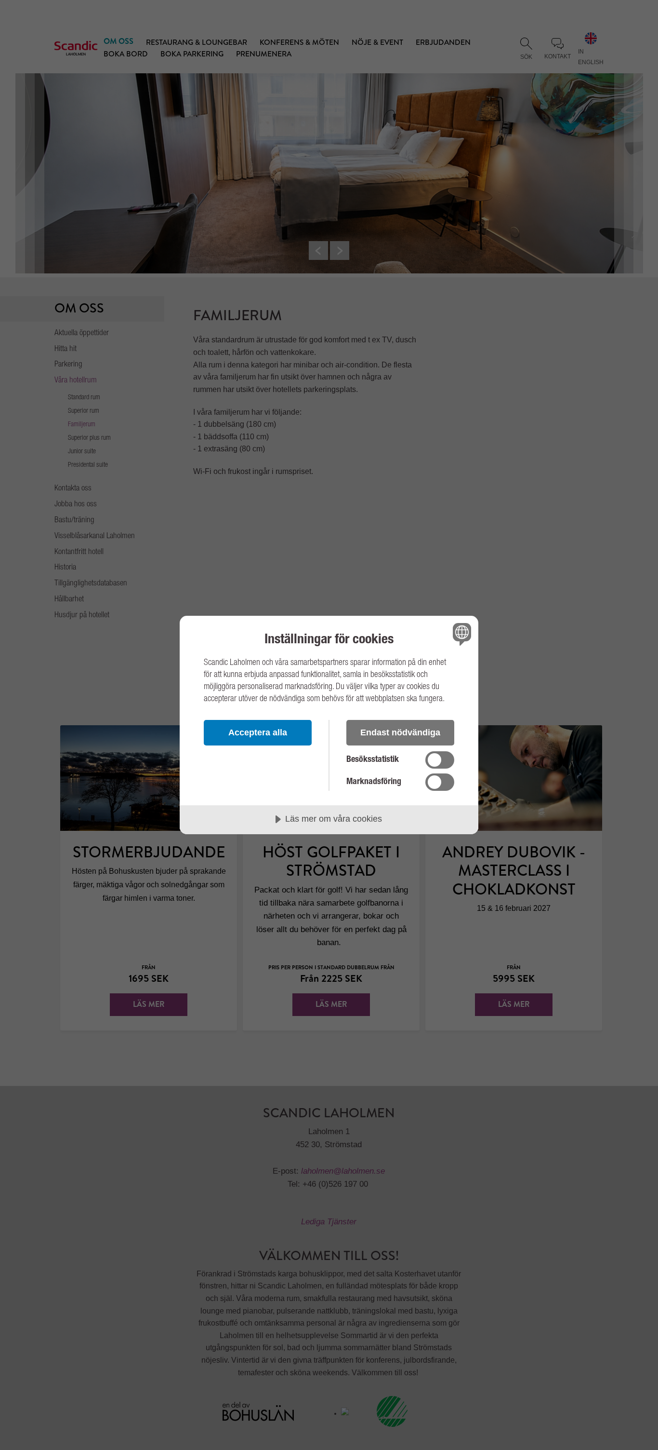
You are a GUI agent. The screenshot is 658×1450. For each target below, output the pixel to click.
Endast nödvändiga (400, 732)
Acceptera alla (257, 732)
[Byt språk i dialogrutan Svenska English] (460, 634)
